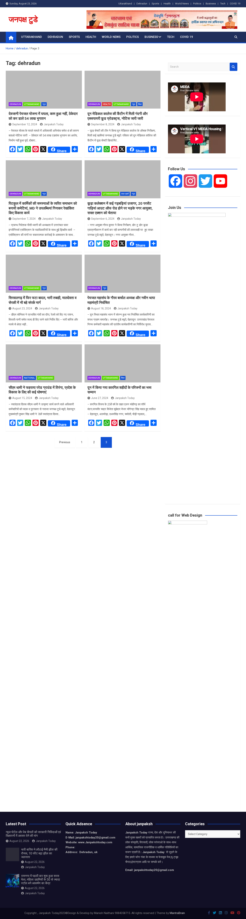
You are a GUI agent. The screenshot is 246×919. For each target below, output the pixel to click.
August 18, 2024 (101, 308)
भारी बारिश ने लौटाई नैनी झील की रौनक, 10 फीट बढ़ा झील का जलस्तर (39, 853)
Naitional (29, 378)
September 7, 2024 (24, 218)
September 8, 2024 (102, 124)
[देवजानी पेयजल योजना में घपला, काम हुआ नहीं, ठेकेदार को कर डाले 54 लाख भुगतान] (44, 90)
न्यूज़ (44, 104)
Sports (155, 3)
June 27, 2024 (99, 398)
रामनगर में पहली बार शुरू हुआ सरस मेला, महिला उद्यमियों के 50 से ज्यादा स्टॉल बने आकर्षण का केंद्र (40, 879)
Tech (222, 3)
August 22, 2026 (19, 841)
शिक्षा (140, 104)
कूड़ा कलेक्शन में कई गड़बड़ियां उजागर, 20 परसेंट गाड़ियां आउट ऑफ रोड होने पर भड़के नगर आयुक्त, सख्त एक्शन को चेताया (120, 208)
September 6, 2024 (102, 218)
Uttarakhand (125, 3)
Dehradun (141, 3)
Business (211, 3)
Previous (64, 442)
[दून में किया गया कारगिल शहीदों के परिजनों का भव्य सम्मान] (123, 363)
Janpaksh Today (54, 124)
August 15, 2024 (22, 398)
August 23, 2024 (22, 308)
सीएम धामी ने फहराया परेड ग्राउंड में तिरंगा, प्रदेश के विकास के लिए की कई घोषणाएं (42, 390)
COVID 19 (235, 3)
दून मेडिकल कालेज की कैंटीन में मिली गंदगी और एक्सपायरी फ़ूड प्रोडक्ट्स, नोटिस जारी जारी (117, 116)
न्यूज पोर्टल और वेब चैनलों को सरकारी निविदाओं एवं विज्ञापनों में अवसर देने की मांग (33, 834)
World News (182, 3)
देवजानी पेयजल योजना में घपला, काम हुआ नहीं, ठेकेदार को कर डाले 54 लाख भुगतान (43, 116)
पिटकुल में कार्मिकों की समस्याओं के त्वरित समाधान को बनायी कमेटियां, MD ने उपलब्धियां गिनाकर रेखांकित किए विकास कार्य (43, 208)
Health (167, 3)
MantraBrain (177, 913)
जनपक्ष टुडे (23, 19)
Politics (197, 3)
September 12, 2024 (24, 124)
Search (233, 67)
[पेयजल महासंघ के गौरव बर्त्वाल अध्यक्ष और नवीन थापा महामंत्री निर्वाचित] (123, 274)
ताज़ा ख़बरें (125, 194)
